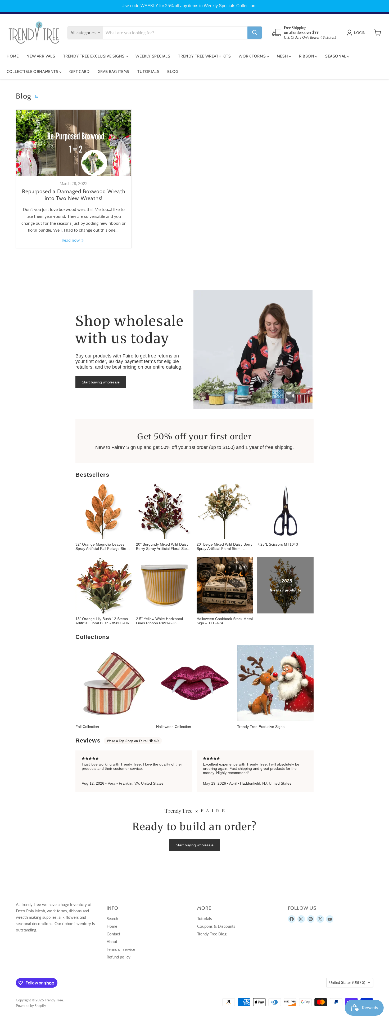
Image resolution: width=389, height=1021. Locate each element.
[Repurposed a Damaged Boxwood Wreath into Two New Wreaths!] (73, 143)
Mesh (283, 56)
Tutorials (148, 71)
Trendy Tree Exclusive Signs (94, 56)
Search (112, 918)
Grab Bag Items (113, 71)
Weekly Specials (152, 56)
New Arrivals (40, 56)
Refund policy (118, 956)
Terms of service (121, 949)
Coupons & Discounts (216, 926)
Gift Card (79, 71)
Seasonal (336, 56)
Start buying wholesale (101, 382)
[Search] (254, 32)
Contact (113, 933)
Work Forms (253, 56)
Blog (172, 71)
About (112, 941)
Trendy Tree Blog (212, 933)
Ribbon (307, 56)
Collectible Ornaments (33, 71)
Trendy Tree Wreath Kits (204, 56)
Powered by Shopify (31, 1006)
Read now (71, 239)
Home (13, 56)
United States (347, 982)
